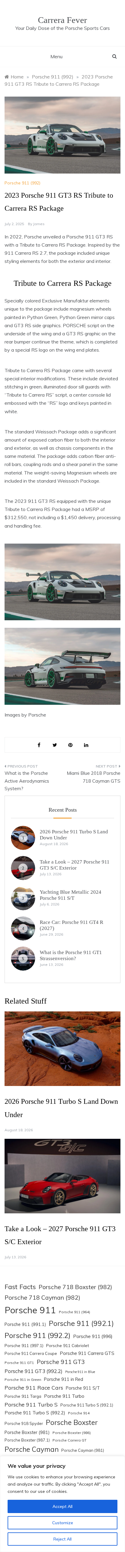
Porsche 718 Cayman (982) (42, 1297)
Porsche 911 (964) (74, 1312)
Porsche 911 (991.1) (25, 1324)
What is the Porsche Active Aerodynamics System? (27, 780)
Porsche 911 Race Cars (34, 1387)
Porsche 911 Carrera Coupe (31, 1353)
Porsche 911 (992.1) (81, 1323)
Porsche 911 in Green (23, 1379)
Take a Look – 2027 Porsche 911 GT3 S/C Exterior (75, 865)
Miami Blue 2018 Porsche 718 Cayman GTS (93, 777)
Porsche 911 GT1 (19, 1362)
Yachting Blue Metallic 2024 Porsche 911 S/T (70, 895)
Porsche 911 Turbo (64, 1396)
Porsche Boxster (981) (27, 1432)
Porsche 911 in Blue (80, 1372)
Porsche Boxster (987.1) (27, 1440)
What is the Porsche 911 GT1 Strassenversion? (71, 955)
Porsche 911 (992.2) (37, 1335)
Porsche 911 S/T (83, 1388)
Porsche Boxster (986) (71, 1432)
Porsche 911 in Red (63, 1379)
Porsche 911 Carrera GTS (87, 1353)
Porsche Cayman (32, 1449)
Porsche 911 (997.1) (24, 1345)
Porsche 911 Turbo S (31, 1404)
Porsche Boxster (72, 1422)
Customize (62, 1522)
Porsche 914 (79, 1413)
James (39, 224)
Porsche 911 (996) (93, 1336)
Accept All (62, 1506)
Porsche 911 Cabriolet (67, 1345)
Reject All (62, 1539)
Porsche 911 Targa (23, 1396)
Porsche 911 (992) (22, 183)
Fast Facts (20, 1286)
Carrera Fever (62, 20)
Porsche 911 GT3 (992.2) (33, 1371)
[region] (62, 1504)
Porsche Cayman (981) (82, 1450)
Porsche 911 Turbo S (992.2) (35, 1413)
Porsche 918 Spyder (24, 1423)
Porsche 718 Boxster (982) (75, 1287)
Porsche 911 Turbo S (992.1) (86, 1405)
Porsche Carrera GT (69, 1440)
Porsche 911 (30, 1310)
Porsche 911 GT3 (61, 1361)
